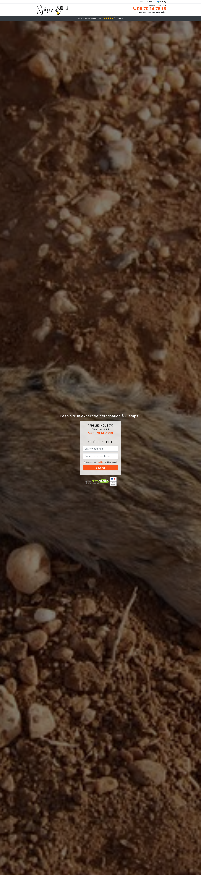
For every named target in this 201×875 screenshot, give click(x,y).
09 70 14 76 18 (151, 8)
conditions (100, 462)
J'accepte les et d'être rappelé (101, 462)
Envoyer (100, 467)
